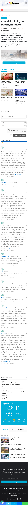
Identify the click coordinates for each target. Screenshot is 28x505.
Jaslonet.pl (5, 28)
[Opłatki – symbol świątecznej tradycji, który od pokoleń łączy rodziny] (7, 76)
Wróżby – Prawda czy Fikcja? (6, 98)
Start (3, 15)
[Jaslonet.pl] (14, 3)
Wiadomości (7, 15)
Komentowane (21, 429)
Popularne (5, 429)
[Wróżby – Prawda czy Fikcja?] (7, 92)
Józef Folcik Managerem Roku (9, 434)
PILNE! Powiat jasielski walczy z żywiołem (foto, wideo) (18, 448)
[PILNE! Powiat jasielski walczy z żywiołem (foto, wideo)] (5, 450)
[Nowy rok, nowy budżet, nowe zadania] (5, 440)
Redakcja (4, 493)
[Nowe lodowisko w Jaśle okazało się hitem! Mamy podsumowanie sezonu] (21, 92)
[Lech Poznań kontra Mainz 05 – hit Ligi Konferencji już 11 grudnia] (21, 76)
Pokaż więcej (13, 63)
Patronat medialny (14, 495)
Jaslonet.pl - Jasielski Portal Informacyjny (14, 490)
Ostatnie (13, 429)
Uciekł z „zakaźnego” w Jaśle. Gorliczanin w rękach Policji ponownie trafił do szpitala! (17, 456)
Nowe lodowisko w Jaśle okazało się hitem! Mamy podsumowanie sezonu (21, 99)
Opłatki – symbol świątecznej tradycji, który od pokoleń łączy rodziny (7, 83)
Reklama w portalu (22, 493)
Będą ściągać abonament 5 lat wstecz (11, 444)
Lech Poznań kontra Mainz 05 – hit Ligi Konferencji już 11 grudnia (20, 83)
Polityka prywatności (12, 493)
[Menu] (26, 3)
